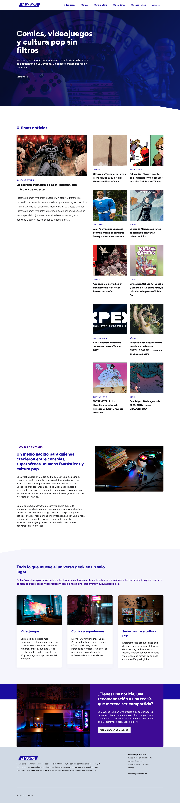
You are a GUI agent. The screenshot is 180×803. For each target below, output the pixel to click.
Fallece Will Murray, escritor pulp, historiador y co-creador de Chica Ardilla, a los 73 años (146, 178)
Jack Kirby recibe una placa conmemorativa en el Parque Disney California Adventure (108, 233)
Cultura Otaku (100, 5)
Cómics (84, 5)
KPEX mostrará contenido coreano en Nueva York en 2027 (107, 346)
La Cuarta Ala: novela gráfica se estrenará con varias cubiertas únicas (145, 233)
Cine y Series (119, 5)
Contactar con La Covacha (114, 730)
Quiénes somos (138, 5)
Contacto (156, 5)
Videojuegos (69, 5)
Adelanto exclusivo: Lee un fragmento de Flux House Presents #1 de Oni (107, 287)
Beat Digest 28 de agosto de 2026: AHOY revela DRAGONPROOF (145, 405)
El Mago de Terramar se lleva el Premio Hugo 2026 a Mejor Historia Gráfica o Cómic (109, 178)
